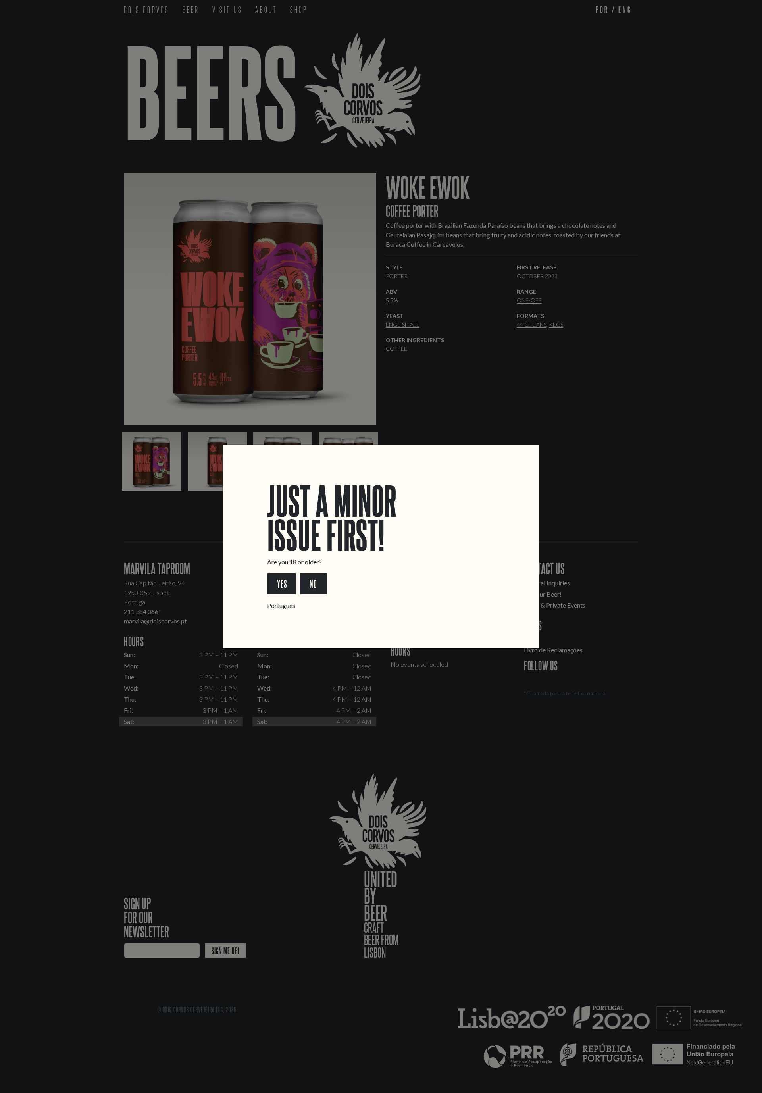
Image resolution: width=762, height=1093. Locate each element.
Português (281, 605)
